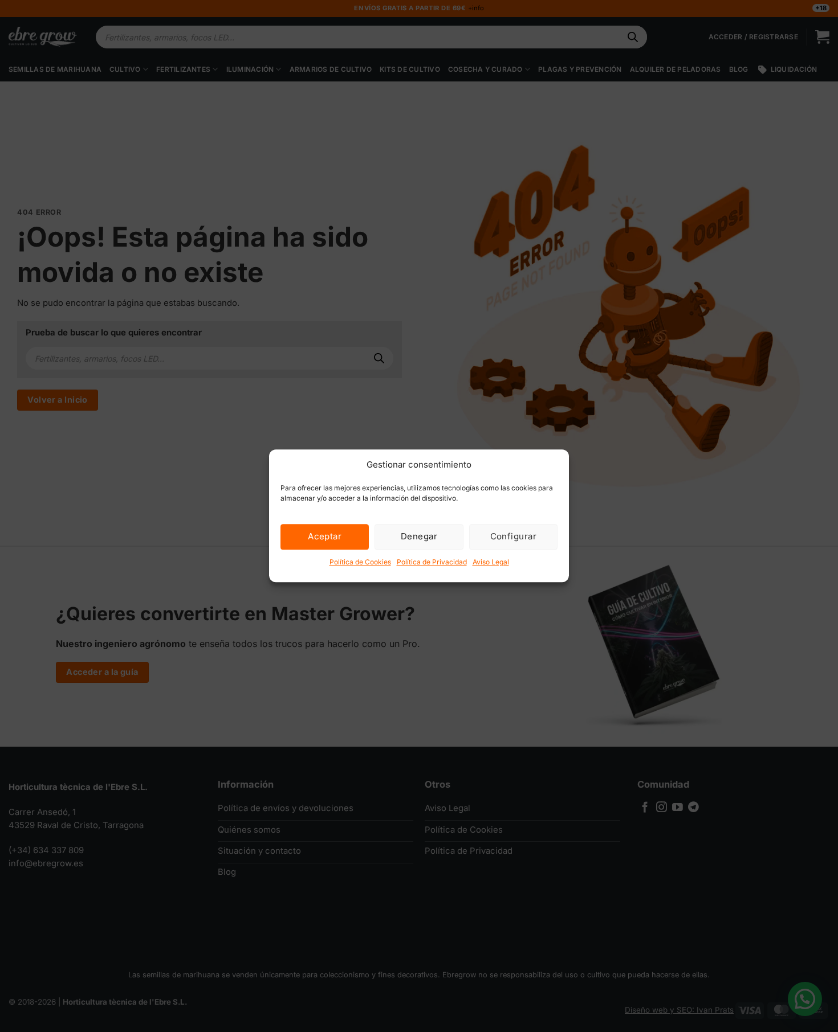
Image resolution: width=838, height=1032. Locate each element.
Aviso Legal (491, 562)
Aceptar (324, 536)
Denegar (419, 536)
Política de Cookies (360, 562)
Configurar (513, 536)
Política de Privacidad (432, 562)
